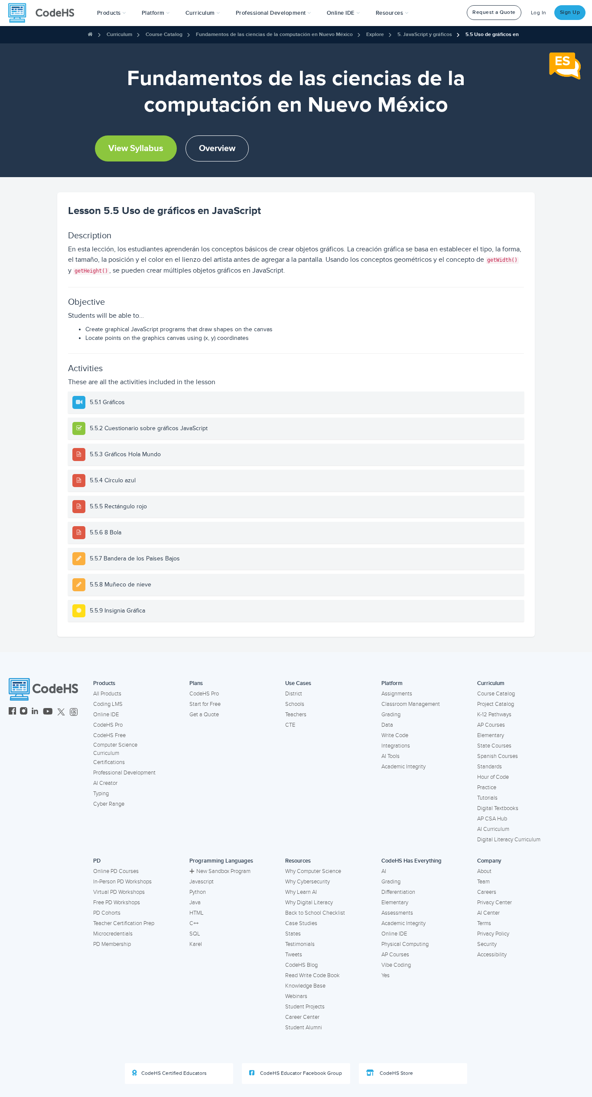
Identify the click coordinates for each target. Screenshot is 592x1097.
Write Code (394, 735)
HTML (196, 912)
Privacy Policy (493, 933)
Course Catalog (164, 34)
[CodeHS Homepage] (44, 13)
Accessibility (492, 954)
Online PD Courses (116, 871)
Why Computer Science (313, 871)
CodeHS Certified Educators (174, 1073)
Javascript (201, 881)
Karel (195, 944)
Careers (486, 892)
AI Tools (390, 756)
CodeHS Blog (301, 965)
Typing (101, 793)
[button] (111, 13)
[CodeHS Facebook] (12, 712)
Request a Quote (494, 12)
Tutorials (487, 797)
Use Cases (298, 683)
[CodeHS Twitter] (61, 712)
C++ (193, 923)
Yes (385, 975)
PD (97, 861)
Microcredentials (113, 933)
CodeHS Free (109, 735)
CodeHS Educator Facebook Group (300, 1073)
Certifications (109, 762)
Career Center (302, 1017)
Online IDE (106, 714)
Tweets (293, 954)
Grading (390, 714)
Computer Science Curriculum (115, 749)
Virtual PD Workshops (119, 892)
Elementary (490, 735)
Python (197, 892)
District (293, 693)
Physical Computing (405, 944)
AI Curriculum (493, 829)
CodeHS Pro (108, 724)
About (484, 871)
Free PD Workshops (116, 902)
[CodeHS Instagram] (23, 712)
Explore (375, 34)
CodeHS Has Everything (411, 861)
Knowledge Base (305, 985)
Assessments (397, 912)
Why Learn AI (301, 892)
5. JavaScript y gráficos (424, 34)
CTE (290, 724)
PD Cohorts (106, 912)
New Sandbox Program (223, 871)
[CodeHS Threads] (73, 712)
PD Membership (112, 944)
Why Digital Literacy (309, 902)
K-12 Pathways (494, 714)
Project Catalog (495, 704)
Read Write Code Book (312, 975)
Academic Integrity (403, 766)
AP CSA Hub (492, 818)
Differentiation (398, 892)
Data (387, 724)
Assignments (396, 693)
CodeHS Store (395, 1073)
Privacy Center (494, 902)
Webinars (296, 996)
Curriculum (119, 34)
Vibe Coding (396, 965)
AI (383, 871)
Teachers (295, 714)
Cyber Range (108, 804)
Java (195, 902)
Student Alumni (303, 1027)
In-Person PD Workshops (122, 881)
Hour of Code (493, 777)
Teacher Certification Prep (123, 923)
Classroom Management (410, 704)
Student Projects (305, 1006)
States (293, 933)
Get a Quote (204, 714)
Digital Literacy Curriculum (508, 839)
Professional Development (124, 772)
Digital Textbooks (497, 808)
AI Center (488, 912)
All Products (107, 693)
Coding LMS (108, 704)
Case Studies (301, 923)
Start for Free (205, 704)
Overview (217, 148)
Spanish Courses (497, 756)
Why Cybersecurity (307, 881)
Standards (489, 766)
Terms (484, 923)
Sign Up (570, 12)
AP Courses (491, 724)
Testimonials (300, 944)
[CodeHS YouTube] (48, 712)
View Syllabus (135, 148)
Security (487, 944)
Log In (538, 13)
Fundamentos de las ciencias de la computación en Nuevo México (274, 34)
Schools (294, 704)
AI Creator (105, 783)
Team (483, 881)
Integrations (395, 745)
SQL (194, 933)
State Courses (494, 745)
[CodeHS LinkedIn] (35, 712)
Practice (486, 787)
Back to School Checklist (315, 912)
